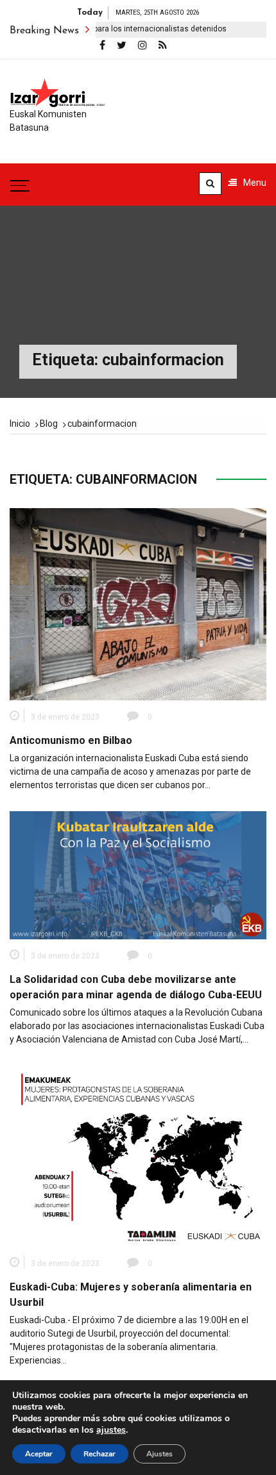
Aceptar (39, 1454)
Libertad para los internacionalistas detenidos (127, 28)
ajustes (111, 1430)
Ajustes (159, 1454)
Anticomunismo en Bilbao (71, 740)
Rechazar (99, 1454)
